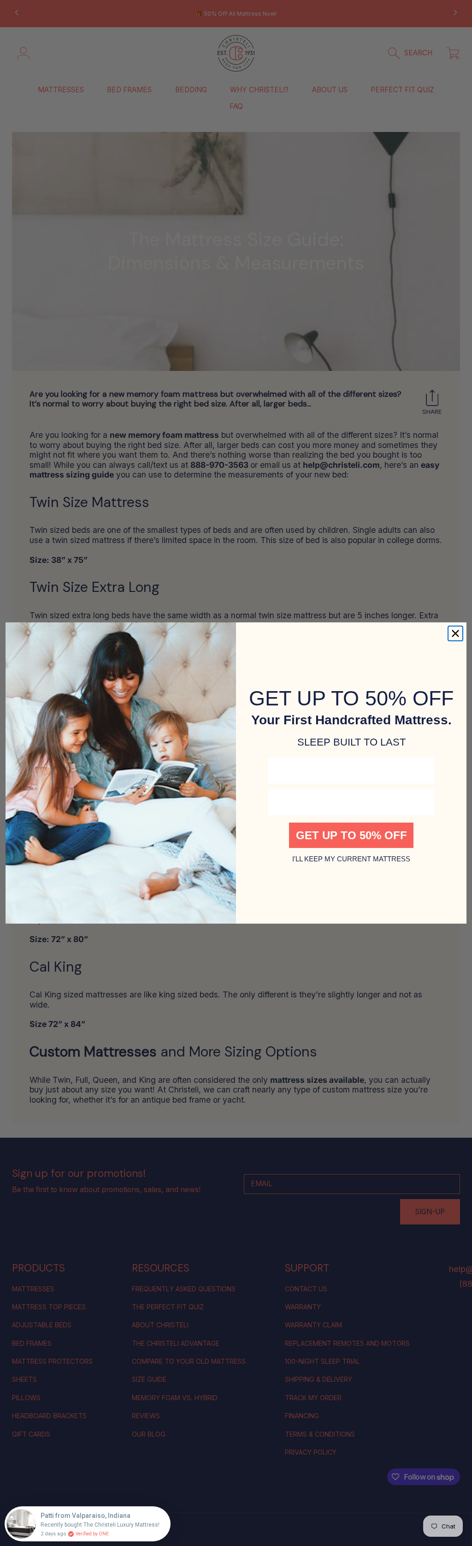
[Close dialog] (455, 633)
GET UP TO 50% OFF (351, 835)
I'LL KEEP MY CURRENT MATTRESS (351, 859)
